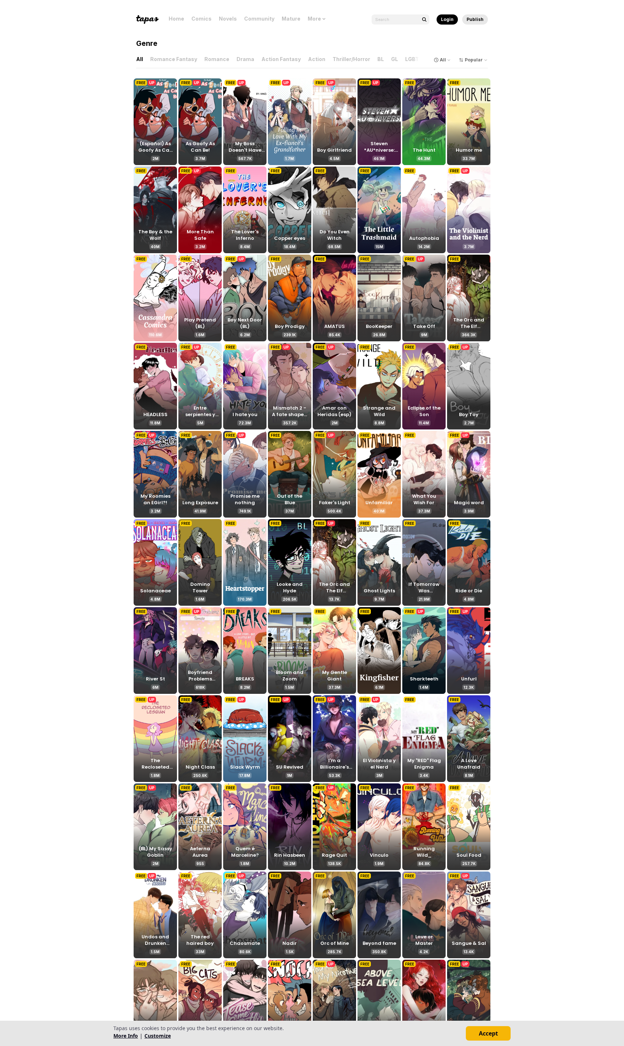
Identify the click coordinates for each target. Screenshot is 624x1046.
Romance (216, 59)
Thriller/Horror (351, 59)
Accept (488, 1033)
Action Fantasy (281, 59)
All (139, 59)
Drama (245, 59)
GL (394, 59)
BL (380, 59)
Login (447, 19)
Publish (475, 19)
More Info (125, 1035)
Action (316, 59)
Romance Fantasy (173, 59)
